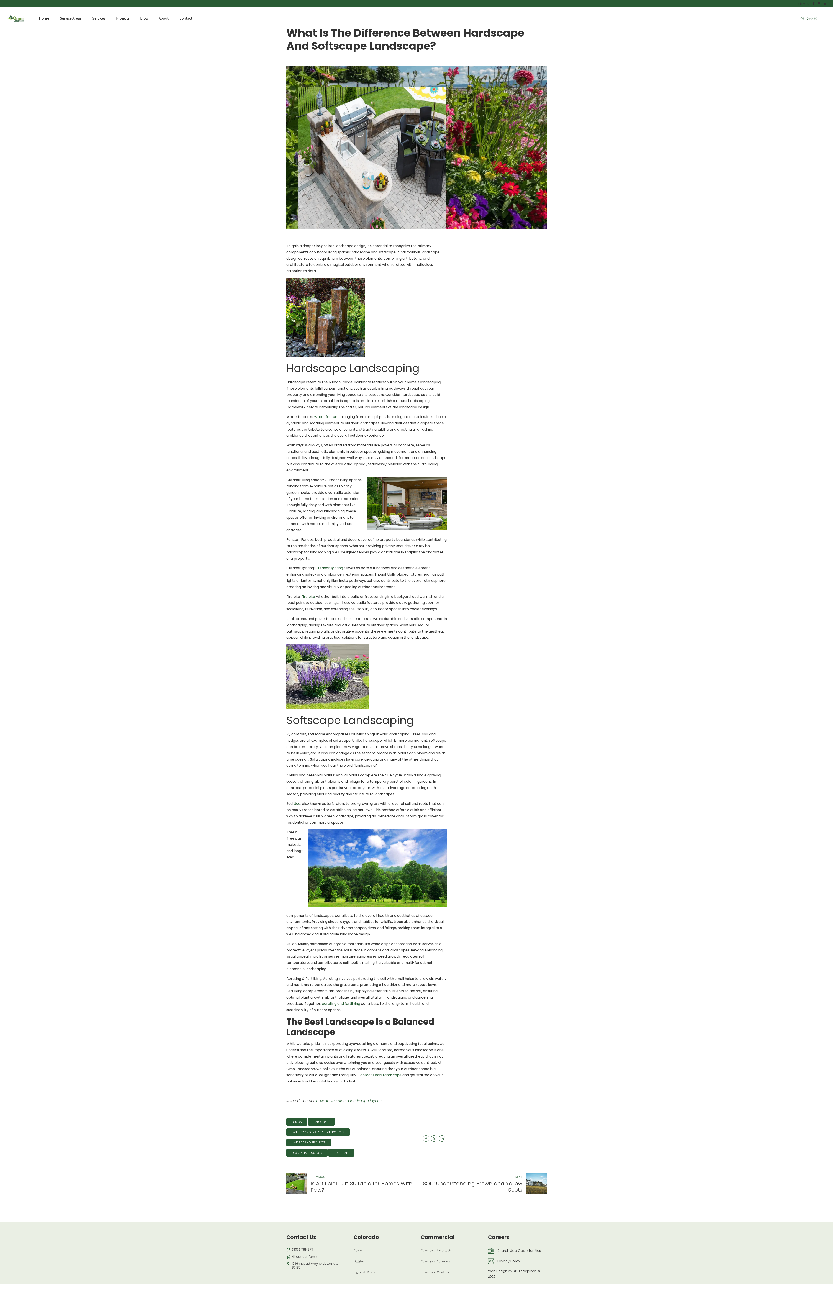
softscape (341, 1153)
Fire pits (308, 596)
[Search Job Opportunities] (491, 1251)
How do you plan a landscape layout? (349, 1100)
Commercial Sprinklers (435, 1261)
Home (44, 18)
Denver (358, 1250)
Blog (144, 18)
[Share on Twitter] (434, 1138)
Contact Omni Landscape (380, 1074)
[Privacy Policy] (491, 1261)
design (297, 1122)
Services (98, 18)
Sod (297, 803)
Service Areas (70, 18)
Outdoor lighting (329, 568)
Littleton (359, 1261)
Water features (327, 416)
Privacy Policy (508, 1261)
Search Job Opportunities (519, 1250)
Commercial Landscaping (437, 1250)
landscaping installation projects (318, 1132)
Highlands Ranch (364, 1272)
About (164, 18)
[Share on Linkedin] (442, 1138)
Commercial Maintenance (437, 1272)
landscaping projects (308, 1142)
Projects (122, 18)
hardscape (321, 1122)
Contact (185, 18)
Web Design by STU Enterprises (512, 1271)
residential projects (307, 1153)
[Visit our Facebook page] (426, 1138)
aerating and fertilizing (341, 1003)
